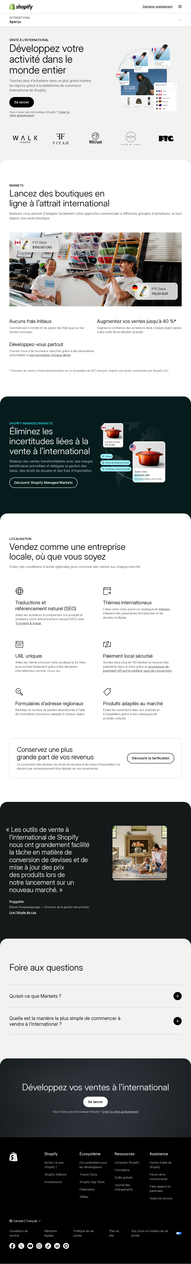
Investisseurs (53, 1182)
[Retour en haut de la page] (13, 1156)
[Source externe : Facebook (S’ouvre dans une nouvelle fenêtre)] (12, 1246)
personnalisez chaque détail (50, 355)
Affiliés (83, 1197)
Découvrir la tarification (150, 758)
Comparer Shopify (127, 1162)
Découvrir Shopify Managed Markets (43, 483)
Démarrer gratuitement (158, 6)
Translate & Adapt (28, 623)
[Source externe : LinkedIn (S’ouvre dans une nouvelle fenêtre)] (57, 1246)
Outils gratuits (124, 1177)
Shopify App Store (92, 1182)
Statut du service (161, 1198)
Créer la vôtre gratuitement (120, 1111)
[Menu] (180, 6)
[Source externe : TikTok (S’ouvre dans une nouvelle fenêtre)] (48, 1246)
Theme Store (88, 1174)
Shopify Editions (55, 1174)
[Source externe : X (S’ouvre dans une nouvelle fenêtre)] (21, 1246)
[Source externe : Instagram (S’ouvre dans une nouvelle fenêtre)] (39, 1246)
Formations (122, 1170)
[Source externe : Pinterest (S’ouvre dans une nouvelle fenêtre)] (66, 1246)
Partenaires (87, 1189)
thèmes (164, 609)
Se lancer (21, 102)
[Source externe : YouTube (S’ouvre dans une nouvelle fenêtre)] (30, 1246)
